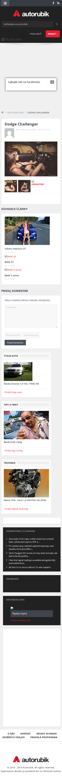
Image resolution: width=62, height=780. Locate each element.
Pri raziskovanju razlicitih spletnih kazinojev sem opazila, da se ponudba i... (31, 547)
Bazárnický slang (13, 442)
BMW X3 (9, 262)
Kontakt (25, 733)
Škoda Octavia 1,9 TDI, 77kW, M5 (21, 383)
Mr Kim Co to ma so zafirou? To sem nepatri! (29, 567)
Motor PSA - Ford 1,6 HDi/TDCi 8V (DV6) (25, 500)
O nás (11, 733)
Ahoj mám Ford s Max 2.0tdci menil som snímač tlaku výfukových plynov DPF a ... (31, 540)
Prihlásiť (35, 33)
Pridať (52, 34)
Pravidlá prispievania (43, 737)
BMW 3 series (12, 275)
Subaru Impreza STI (15, 248)
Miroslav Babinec (29, 129)
